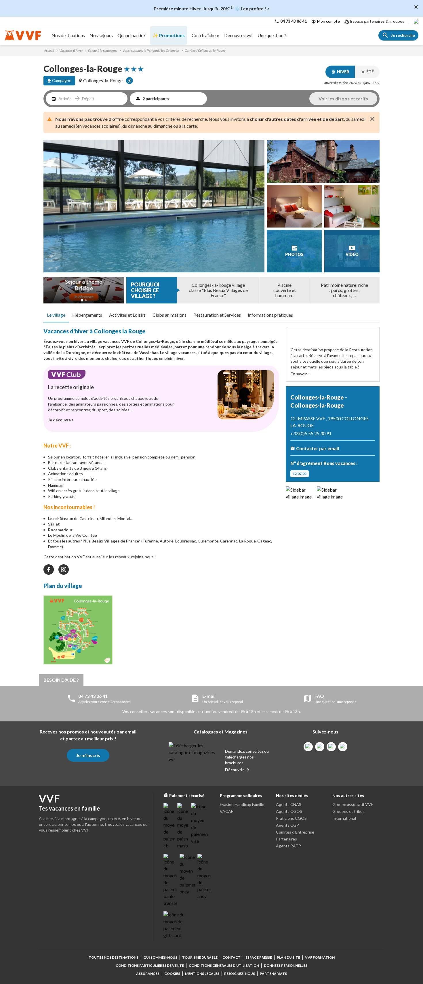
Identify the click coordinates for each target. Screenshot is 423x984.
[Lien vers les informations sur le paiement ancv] (204, 877)
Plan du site (288, 957)
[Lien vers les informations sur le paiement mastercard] (183, 826)
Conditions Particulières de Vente (150, 965)
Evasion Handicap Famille (242, 804)
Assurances (147, 973)
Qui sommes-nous (160, 957)
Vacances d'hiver (71, 50)
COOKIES (172, 973)
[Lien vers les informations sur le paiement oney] (187, 874)
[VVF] (23, 35)
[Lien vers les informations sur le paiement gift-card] (174, 925)
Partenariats (273, 973)
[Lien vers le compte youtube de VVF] (342, 746)
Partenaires (286, 838)
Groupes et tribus (348, 811)
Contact (231, 957)
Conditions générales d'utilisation (224, 965)
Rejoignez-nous (239, 973)
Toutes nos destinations (113, 957)
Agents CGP (287, 825)
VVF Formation (320, 957)
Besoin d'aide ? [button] (61, 680)
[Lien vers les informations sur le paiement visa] (199, 823)
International (344, 818)
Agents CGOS (289, 811)
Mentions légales (202, 973)
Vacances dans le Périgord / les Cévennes (151, 50)
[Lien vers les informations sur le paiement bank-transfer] (170, 880)
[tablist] (211, 315)
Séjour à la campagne (102, 50)
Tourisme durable (200, 957)
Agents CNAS (288, 804)
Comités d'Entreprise (295, 832)
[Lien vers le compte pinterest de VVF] (331, 746)
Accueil (49, 50)
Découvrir (234, 769)
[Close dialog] (416, 6)
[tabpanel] (161, 497)
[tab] (56, 315)
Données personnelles (285, 965)
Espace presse (258, 957)
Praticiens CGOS (291, 818)
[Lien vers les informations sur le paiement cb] (169, 826)
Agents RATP (288, 845)
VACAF (226, 811)
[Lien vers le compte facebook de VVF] (308, 746)
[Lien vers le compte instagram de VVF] (319, 746)
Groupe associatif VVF (352, 804)
